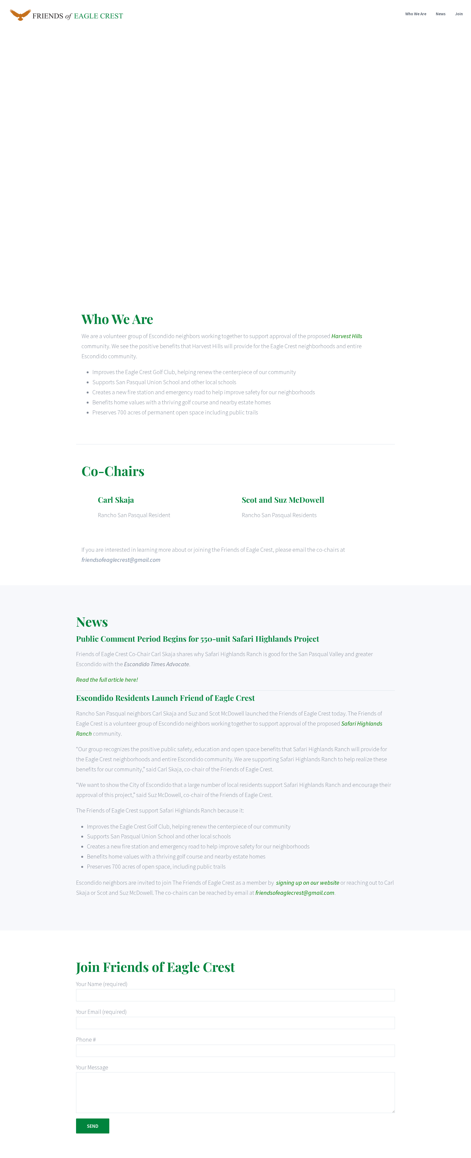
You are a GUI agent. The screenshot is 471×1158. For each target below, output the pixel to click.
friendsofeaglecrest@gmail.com (121, 559)
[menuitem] (420, 14)
